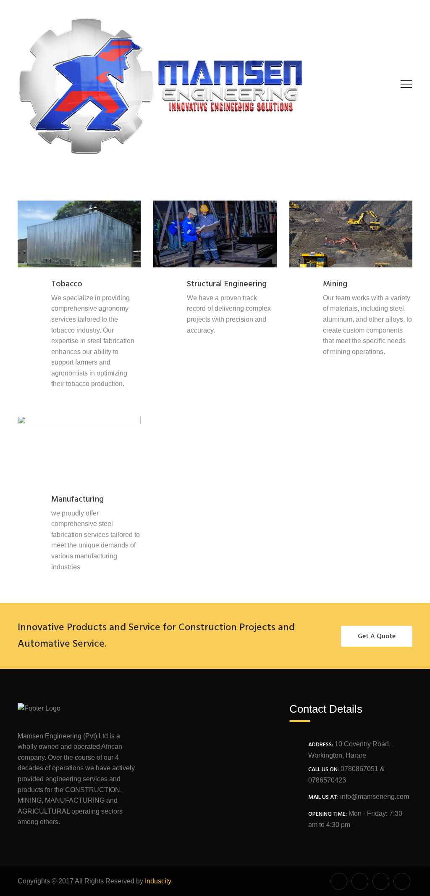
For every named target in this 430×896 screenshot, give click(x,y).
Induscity (158, 881)
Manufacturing (77, 499)
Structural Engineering (227, 284)
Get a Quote (377, 636)
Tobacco (66, 284)
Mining (335, 284)
